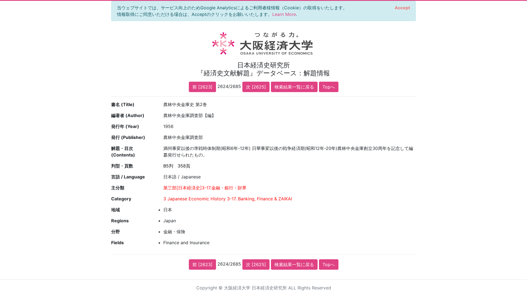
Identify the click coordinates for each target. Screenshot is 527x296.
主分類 (117, 187)
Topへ (329, 87)
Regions (120, 220)
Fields (117, 242)
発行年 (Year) (125, 126)
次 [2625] (256, 87)
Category (121, 198)
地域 (115, 209)
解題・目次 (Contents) (123, 152)
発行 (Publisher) (128, 137)
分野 (115, 231)
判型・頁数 (122, 166)
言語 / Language (128, 177)
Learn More (284, 14)
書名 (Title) (122, 104)
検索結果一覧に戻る (294, 87)
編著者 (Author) (127, 115)
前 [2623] (202, 87)
